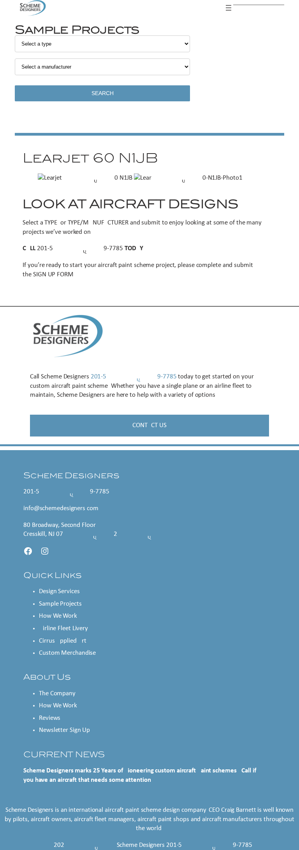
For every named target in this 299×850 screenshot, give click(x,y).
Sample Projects (60, 604)
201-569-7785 (80, 248)
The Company (57, 693)
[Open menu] (228, 7)
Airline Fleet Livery (63, 628)
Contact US (149, 425)
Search (102, 93)
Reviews (49, 718)
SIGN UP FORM (53, 274)
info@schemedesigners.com (60, 508)
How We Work (58, 616)
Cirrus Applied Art (62, 641)
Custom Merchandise (67, 653)
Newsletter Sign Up (64, 730)
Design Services (59, 591)
